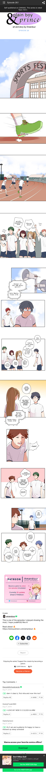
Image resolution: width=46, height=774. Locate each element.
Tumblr (29, 638)
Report (23, 653)
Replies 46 (7, 697)
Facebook (17, 638)
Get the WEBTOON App (28, 764)
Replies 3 (6, 733)
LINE (11, 638)
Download (23, 748)
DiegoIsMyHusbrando (11, 687)
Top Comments (9, 682)
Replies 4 (6, 714)
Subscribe (24, 644)
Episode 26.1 (13, 2)
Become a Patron (23, 671)
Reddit (34, 638)
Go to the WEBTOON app (23, 770)
